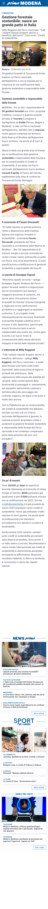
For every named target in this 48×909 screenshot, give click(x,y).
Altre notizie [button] (39, 713)
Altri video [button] (39, 847)
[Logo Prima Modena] (24, 3)
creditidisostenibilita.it (13, 504)
